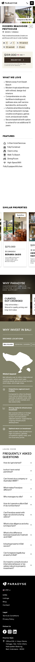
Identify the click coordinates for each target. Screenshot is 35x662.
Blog (5, 602)
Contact (6, 605)
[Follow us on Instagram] (10, 631)
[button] (32, 3)
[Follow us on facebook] (5, 631)
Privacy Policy (8, 619)
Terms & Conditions (11, 616)
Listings (6, 598)
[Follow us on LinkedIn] (15, 631)
